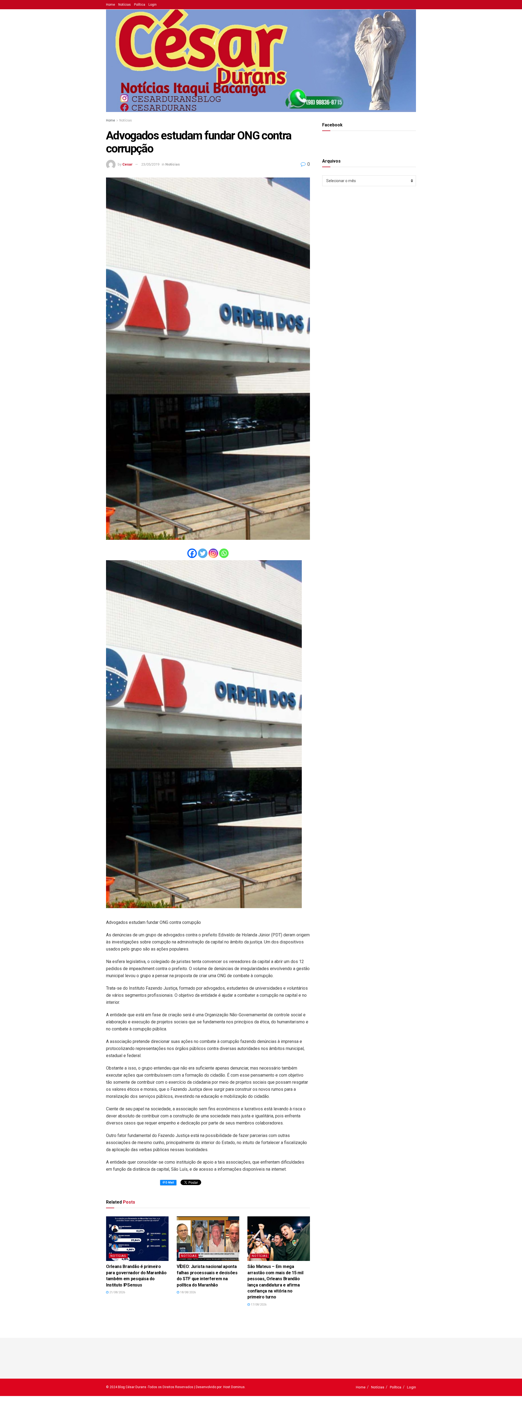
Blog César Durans (132, 1387)
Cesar (127, 164)
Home (110, 5)
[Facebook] (192, 553)
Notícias (124, 5)
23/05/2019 (150, 164)
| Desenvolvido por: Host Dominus (219, 1387)
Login (152, 5)
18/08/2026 (187, 1292)
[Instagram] (213, 553)
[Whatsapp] (224, 553)
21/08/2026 (116, 1292)
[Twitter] (202, 553)
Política (139, 5)
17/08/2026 (258, 1304)
